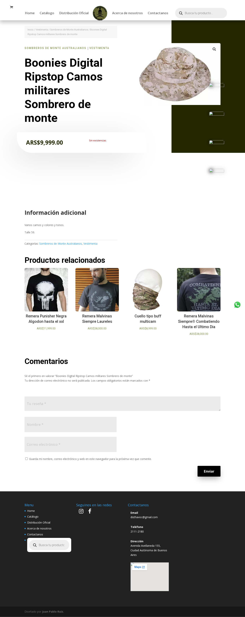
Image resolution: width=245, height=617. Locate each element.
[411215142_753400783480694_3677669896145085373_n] (216, 171)
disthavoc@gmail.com (144, 517)
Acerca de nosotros (127, 13)
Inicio (30, 29)
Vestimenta (42, 29)
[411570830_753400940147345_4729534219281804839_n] (216, 86)
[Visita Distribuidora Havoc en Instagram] (81, 512)
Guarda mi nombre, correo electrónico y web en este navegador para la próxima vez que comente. (90, 459)
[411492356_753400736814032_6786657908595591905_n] (216, 143)
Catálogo (47, 13)
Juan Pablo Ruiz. (53, 611)
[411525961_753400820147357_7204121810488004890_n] (216, 114)
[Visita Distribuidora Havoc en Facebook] (89, 512)
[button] (214, 49)
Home (30, 13)
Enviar (209, 471)
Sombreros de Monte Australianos (69, 29)
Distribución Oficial (74, 13)
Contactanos (158, 13)
